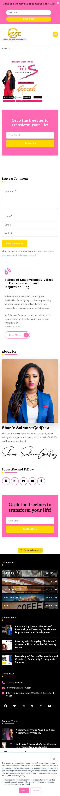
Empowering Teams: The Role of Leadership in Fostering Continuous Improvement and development (35, 629)
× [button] (54, 758)
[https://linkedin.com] (23, 481)
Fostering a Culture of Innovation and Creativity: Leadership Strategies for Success (36, 659)
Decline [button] (36, 790)
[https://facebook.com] (6, 481)
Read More (15, 335)
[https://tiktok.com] (41, 481)
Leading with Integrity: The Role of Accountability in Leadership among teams (35, 644)
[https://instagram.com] (15, 481)
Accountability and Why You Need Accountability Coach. (35, 731)
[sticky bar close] (58, 2)
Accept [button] (24, 790)
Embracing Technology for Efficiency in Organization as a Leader (37, 745)
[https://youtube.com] (32, 481)
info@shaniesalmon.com (18, 687)
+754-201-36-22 (14, 682)
